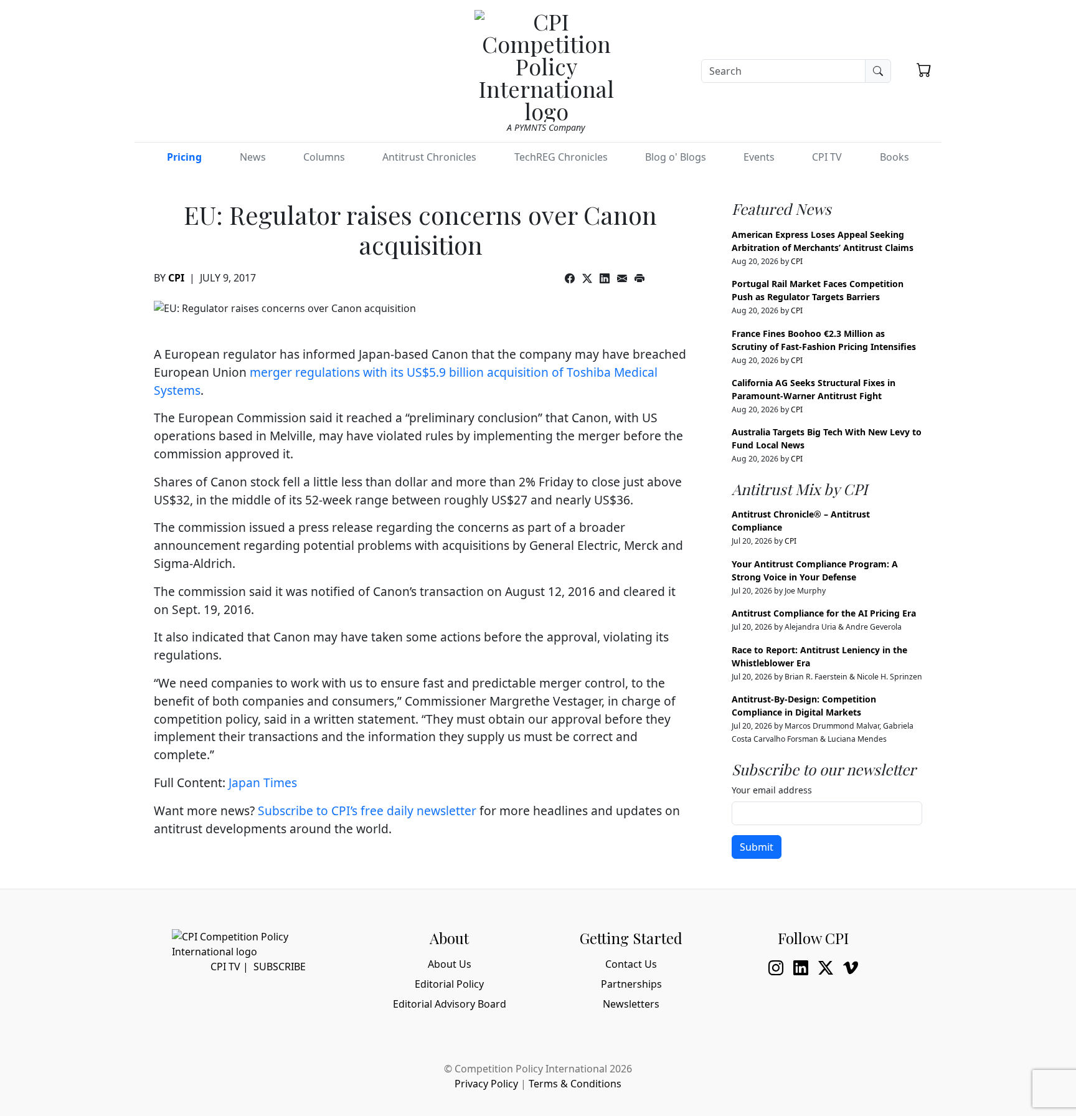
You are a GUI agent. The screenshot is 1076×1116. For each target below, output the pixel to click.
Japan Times (263, 782)
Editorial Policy (449, 984)
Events (759, 157)
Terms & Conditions (575, 1083)
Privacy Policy (486, 1083)
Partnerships (631, 984)
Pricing (184, 157)
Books (894, 157)
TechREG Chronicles (561, 157)
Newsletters (631, 1004)
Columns (324, 157)
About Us (449, 964)
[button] (924, 70)
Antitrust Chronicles (429, 157)
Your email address (772, 790)
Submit (756, 847)
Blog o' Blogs (675, 157)
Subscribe (279, 966)
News (253, 157)
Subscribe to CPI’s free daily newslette (364, 810)
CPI (176, 278)
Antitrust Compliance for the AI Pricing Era (824, 613)
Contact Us (631, 964)
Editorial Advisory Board (449, 1004)
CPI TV (827, 157)
